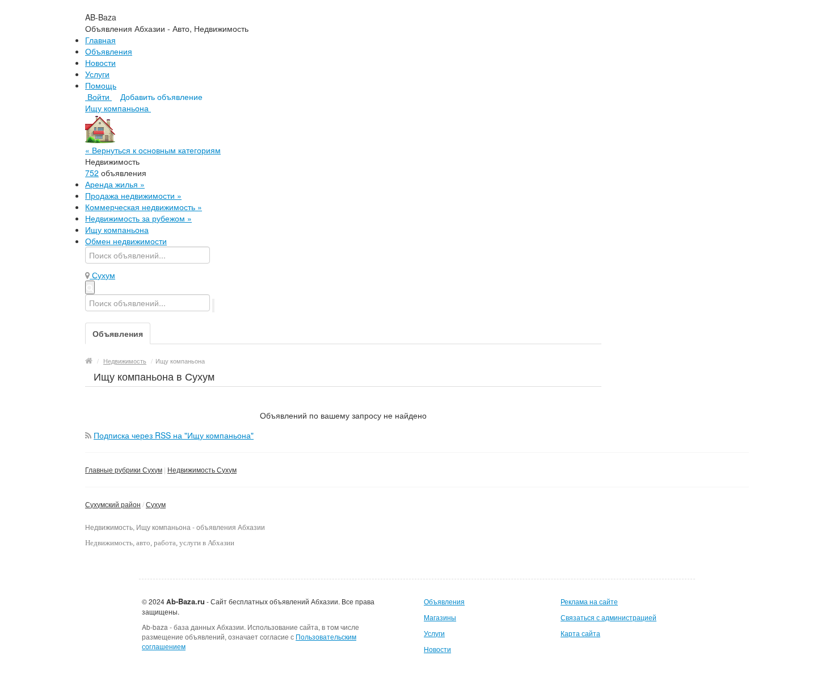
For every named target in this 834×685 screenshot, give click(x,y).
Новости (100, 62)
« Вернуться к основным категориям (153, 150)
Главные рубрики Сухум (123, 469)
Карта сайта (580, 633)
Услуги (97, 74)
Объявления (108, 51)
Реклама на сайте (589, 601)
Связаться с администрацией (608, 617)
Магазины (440, 617)
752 (92, 172)
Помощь (100, 85)
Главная (100, 39)
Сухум (156, 504)
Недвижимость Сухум (202, 469)
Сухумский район (113, 504)
